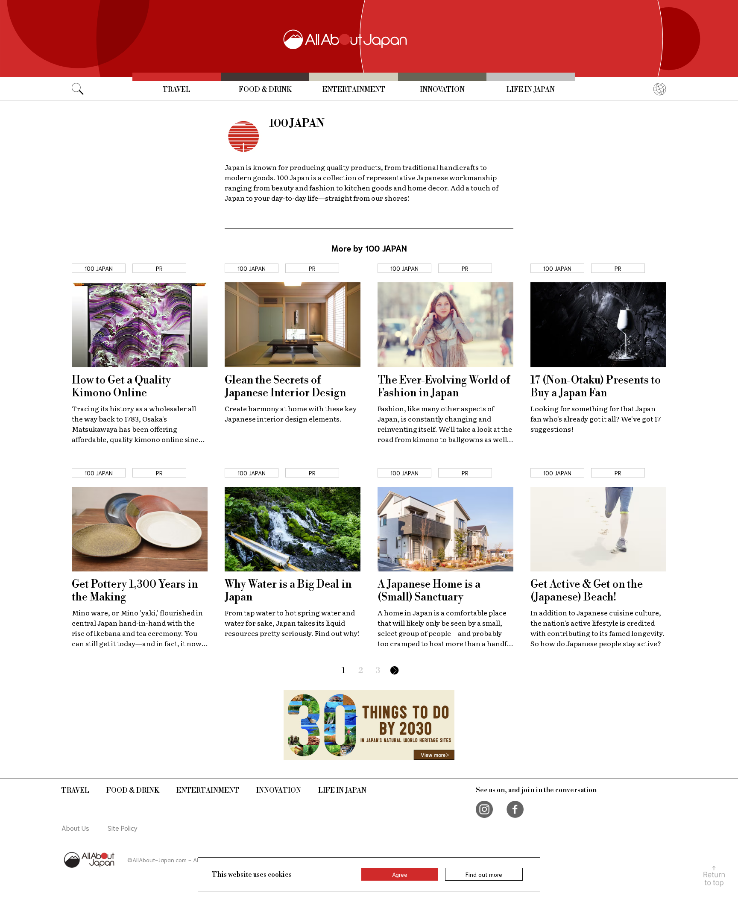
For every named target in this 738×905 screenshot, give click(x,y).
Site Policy (123, 827)
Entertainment (353, 89)
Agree (399, 874)
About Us (75, 827)
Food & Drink (265, 89)
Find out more (484, 874)
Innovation (442, 89)
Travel (176, 89)
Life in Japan (531, 89)
